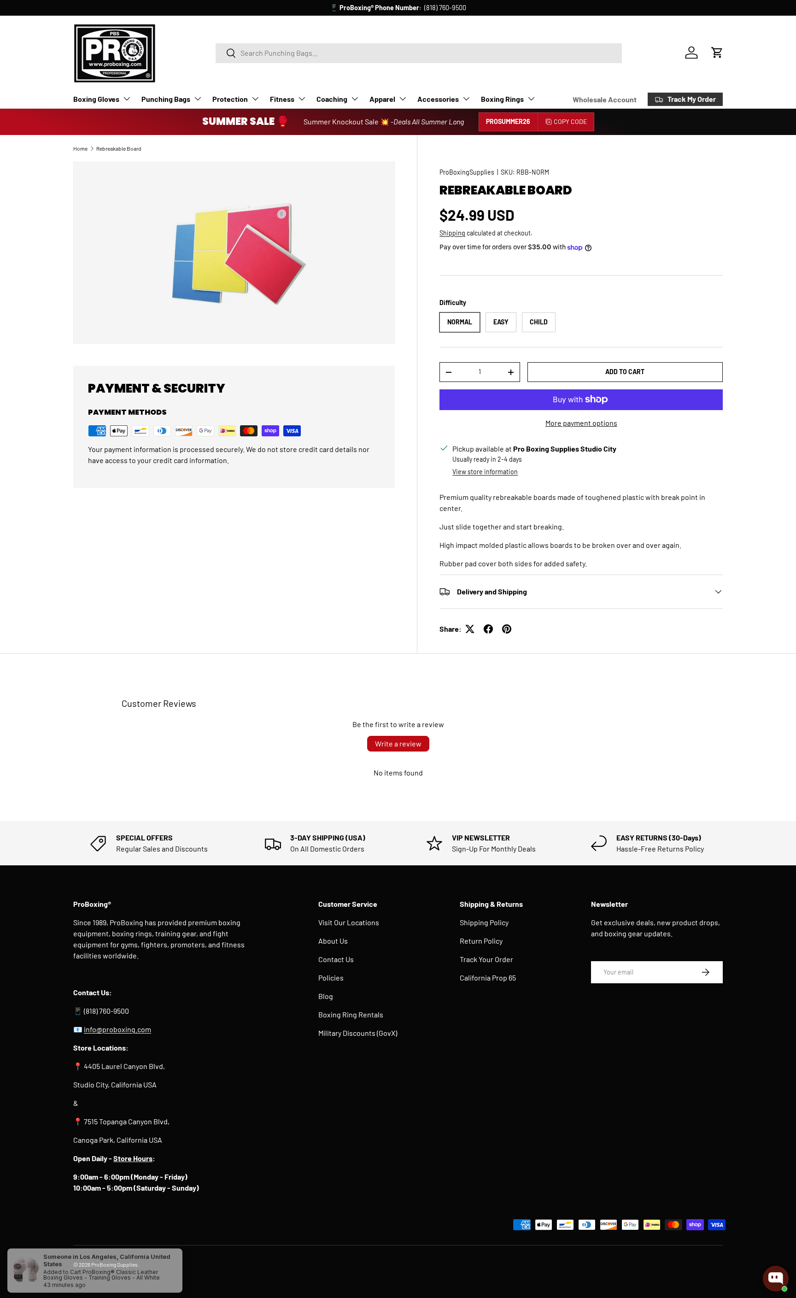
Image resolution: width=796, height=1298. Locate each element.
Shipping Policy (484, 922)
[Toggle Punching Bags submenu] (197, 98)
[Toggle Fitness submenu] (301, 98)
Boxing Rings (502, 98)
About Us (333, 940)
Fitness (282, 98)
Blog (325, 996)
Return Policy (481, 940)
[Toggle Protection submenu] (255, 98)
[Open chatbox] (776, 1279)
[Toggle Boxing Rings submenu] (531, 98)
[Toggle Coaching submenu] (354, 98)
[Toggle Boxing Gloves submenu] (126, 98)
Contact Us (336, 959)
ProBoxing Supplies (114, 1264)
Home (80, 148)
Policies (331, 977)
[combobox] (419, 53)
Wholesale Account (605, 99)
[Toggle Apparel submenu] (402, 98)
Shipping (452, 233)
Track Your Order (486, 959)
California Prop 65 (488, 977)
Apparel (382, 98)
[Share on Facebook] (488, 629)
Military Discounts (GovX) (357, 1032)
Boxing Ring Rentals (350, 1014)
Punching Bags (165, 98)
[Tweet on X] (470, 629)
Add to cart (624, 372)
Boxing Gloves (96, 98)
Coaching (331, 98)
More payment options (581, 422)
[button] (717, 52)
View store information (485, 472)
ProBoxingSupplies (466, 172)
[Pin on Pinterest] (507, 629)
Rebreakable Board (118, 148)
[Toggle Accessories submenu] (466, 98)
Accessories (438, 98)
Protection (230, 98)
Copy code (570, 121)
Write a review (398, 743)
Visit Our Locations (348, 922)
